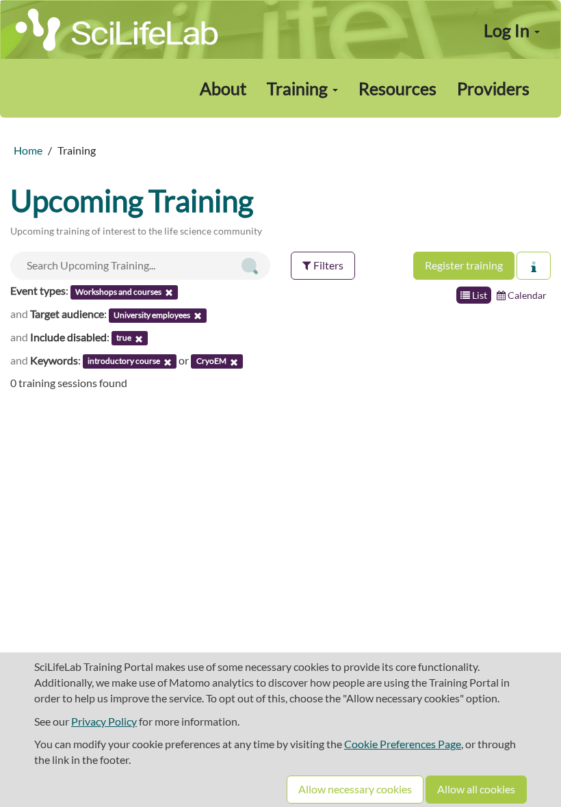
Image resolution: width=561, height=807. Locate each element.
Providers (493, 88)
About (223, 88)
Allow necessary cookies (355, 788)
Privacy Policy (104, 721)
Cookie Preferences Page (402, 743)
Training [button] (299, 88)
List (478, 295)
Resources (397, 88)
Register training (464, 265)
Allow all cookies (476, 788)
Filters (327, 265)
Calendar (526, 295)
